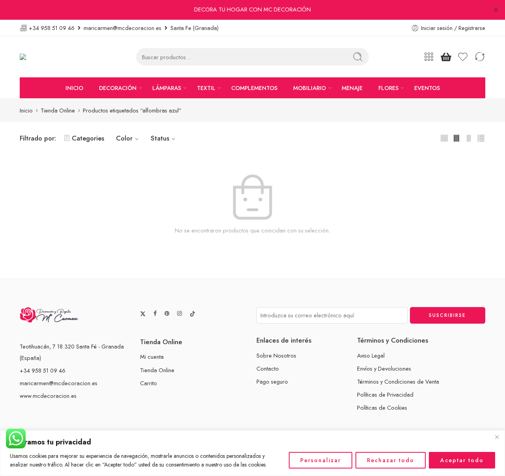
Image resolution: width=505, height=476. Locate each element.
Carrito (148, 383)
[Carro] (445, 56)
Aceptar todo (462, 460)
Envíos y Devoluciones (384, 368)
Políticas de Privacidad (385, 394)
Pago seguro (272, 381)
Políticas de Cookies (382, 407)
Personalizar (320, 460)
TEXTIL (206, 88)
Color (124, 138)
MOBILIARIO (309, 88)
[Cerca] (496, 437)
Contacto (267, 368)
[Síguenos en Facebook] (155, 314)
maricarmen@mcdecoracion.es (58, 383)
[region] (252, 453)
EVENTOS (427, 88)
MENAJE (352, 88)
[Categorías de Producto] (428, 56)
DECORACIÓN (118, 88)
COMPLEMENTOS (254, 88)
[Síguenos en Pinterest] (167, 314)
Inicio (26, 110)
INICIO (74, 88)
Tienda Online (58, 110)
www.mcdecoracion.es (48, 396)
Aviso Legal (371, 355)
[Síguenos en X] (143, 314)
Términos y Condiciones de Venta (398, 381)
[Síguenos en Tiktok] (192, 314)
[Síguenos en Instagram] (179, 314)
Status (160, 138)
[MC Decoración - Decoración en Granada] (43, 57)
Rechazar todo (390, 460)
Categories (88, 138)
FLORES (388, 88)
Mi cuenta (152, 356)
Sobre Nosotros (276, 355)
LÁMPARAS (166, 88)
